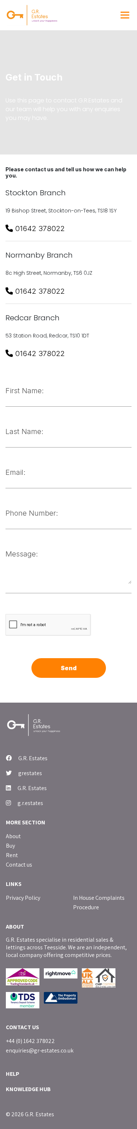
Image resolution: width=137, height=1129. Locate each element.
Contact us (19, 864)
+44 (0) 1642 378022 (30, 1041)
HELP (12, 1074)
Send (69, 668)
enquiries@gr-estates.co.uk (39, 1050)
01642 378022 (39, 228)
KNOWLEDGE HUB (28, 1089)
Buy (10, 845)
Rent (12, 855)
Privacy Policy (23, 898)
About (13, 836)
